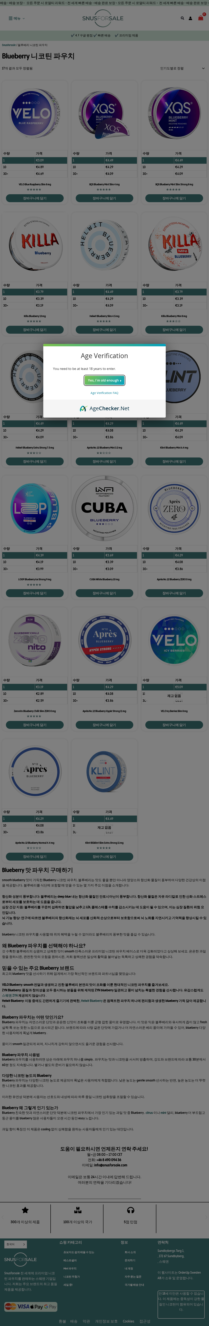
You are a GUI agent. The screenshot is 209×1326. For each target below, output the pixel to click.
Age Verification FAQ (104, 393)
